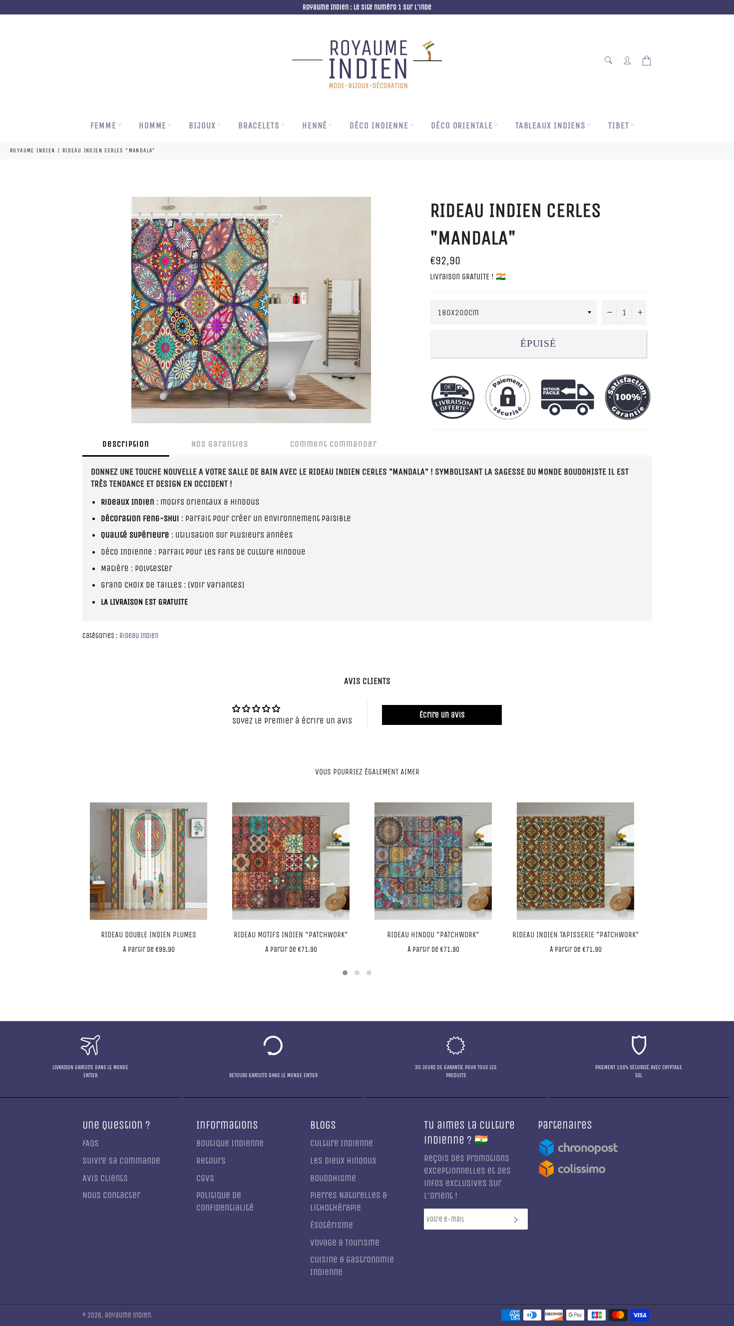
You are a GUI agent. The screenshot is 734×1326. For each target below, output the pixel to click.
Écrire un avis (442, 714)
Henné (315, 125)
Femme (103, 125)
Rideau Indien (138, 636)
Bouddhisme (333, 1178)
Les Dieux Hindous (343, 1161)
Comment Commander (333, 444)
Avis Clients (105, 1178)
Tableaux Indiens (550, 125)
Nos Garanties (219, 444)
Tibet (618, 125)
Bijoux (202, 125)
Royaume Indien (128, 1316)
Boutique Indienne (230, 1143)
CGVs (205, 1178)
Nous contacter (111, 1195)
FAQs (90, 1143)
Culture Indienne (341, 1143)
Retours (211, 1161)
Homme (153, 125)
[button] (345, 973)
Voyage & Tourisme (344, 1243)
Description (125, 444)
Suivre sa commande (121, 1161)
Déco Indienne (379, 125)
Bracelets (259, 125)
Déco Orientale (462, 125)
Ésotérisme (331, 1225)
